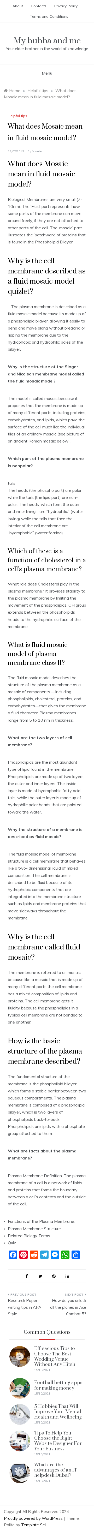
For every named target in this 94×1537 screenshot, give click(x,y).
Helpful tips (17, 115)
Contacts (38, 6)
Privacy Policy (66, 6)
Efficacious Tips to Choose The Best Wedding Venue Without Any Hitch (54, 1356)
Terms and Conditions (49, 16)
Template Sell (33, 1524)
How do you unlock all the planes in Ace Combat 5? (68, 1307)
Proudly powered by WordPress (34, 1518)
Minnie (37, 151)
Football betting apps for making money (58, 1385)
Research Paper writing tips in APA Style (24, 1307)
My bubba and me (47, 41)
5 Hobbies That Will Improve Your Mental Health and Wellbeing (58, 1411)
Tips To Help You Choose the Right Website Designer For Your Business (58, 1441)
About (18, 6)
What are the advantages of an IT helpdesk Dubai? (55, 1470)
